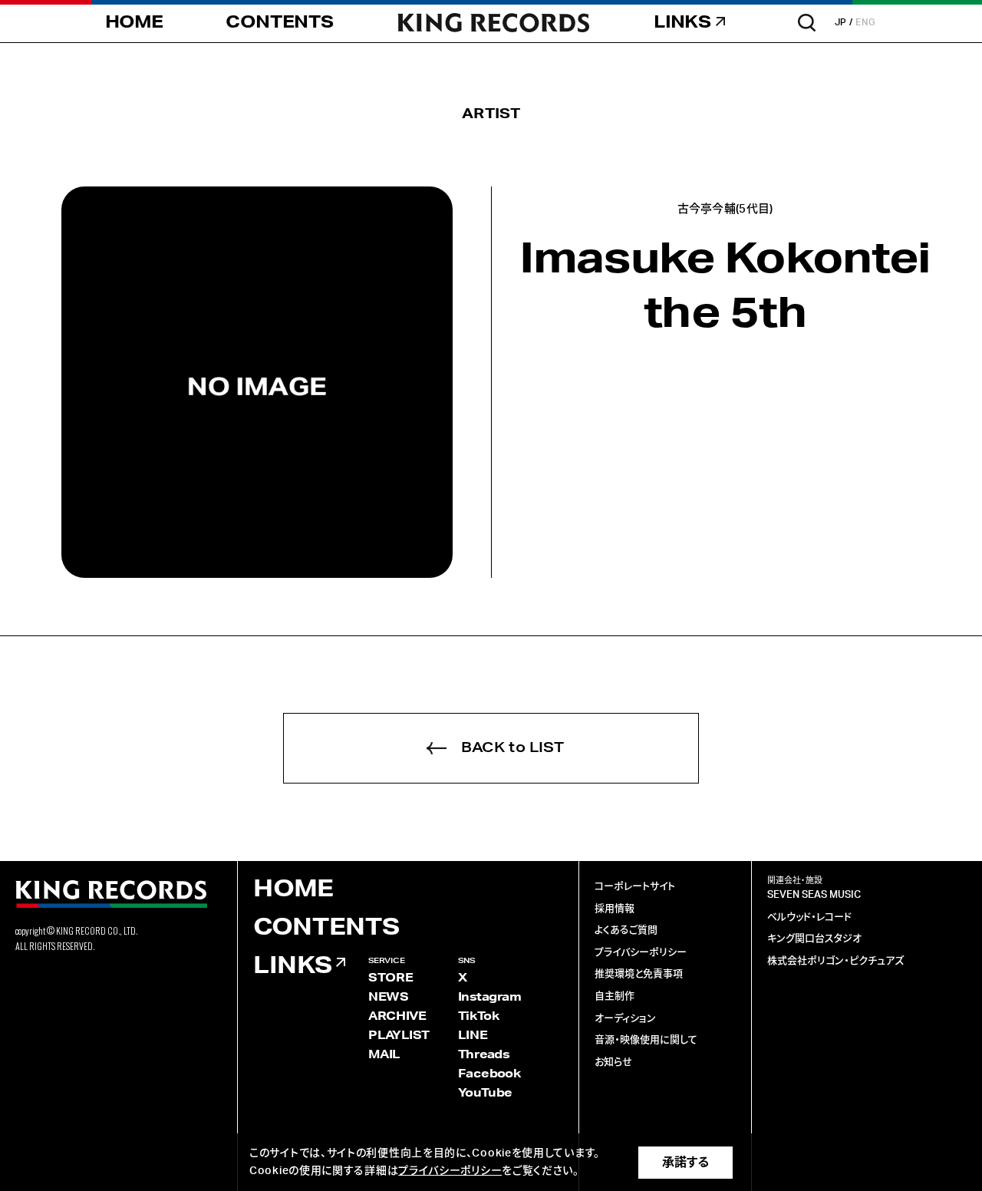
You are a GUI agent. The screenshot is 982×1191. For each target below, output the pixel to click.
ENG (865, 22)
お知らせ (613, 1062)
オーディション (625, 1019)
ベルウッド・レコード (809, 917)
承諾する (685, 1162)
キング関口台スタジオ (814, 939)
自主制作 (614, 996)
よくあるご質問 (626, 930)
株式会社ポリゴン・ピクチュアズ (835, 961)
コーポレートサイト (635, 887)
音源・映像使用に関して (646, 1040)
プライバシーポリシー (641, 953)
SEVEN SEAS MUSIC (814, 895)
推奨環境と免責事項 (639, 974)
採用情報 (614, 909)
